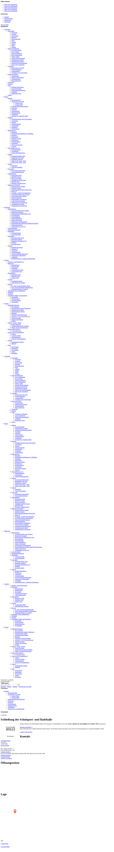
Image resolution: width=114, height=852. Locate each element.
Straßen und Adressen (17, 77)
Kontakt (6, 17)
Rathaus (10, 98)
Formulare (14, 108)
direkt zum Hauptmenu (10, 7)
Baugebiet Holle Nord (17, 238)
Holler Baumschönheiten (18, 90)
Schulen (10, 279)
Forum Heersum (16, 324)
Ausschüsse (14, 121)
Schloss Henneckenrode (18, 58)
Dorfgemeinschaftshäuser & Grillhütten (22, 133)
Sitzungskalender (16, 124)
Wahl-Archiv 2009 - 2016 (18, 162)
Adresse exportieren (6, 758)
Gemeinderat (15, 125)
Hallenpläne (14, 137)
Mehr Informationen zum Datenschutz (30, 730)
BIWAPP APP (15, 181)
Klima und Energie (16, 220)
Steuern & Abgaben (17, 145)
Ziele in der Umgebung (17, 64)
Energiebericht (15, 215)
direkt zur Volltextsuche (11, 6)
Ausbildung (14, 114)
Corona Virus (19, 103)
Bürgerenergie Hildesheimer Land (21, 214)
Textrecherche (15, 129)
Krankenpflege (15, 299)
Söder (13, 45)
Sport (9, 345)
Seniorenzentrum (16, 300)
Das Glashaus (15, 52)
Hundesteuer (15, 140)
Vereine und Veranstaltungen (16, 332)
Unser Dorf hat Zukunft (18, 201)
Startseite (3, 686)
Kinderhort (14, 268)
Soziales (6, 260)
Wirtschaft (7, 207)
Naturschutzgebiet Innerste (18, 196)
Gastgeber (11, 66)
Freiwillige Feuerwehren (18, 170)
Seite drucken (28, 732)
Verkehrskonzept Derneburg (19, 202)
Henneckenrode (15, 39)
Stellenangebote (15, 113)
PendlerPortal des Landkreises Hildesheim (23, 258)
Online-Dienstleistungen (18, 153)
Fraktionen (14, 127)
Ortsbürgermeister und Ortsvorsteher (21, 119)
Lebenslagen (15, 151)
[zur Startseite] (5, 25)
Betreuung (11, 263)
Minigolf (13, 343)
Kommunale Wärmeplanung (19, 222)
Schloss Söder (15, 56)
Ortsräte (13, 122)
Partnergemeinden (16, 198)
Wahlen (10, 154)
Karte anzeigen (5, 745)
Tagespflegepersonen (17, 270)
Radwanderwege (16, 80)
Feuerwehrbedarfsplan (17, 172)
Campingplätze (15, 71)
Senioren (10, 294)
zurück (22, 732)
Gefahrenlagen (12, 173)
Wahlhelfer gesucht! (17, 159)
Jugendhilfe (14, 297)
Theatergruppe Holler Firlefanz (20, 326)
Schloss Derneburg (16, 53)
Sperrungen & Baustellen (18, 255)
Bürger (6, 97)
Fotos (9, 85)
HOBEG (13, 242)
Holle (13, 40)
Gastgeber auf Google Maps (19, 72)
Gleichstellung (15, 111)
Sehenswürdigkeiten (13, 48)
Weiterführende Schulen (18, 282)
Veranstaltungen (15, 337)
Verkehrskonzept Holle (17, 204)
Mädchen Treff (15, 276)
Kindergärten (15, 266)
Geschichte (11, 82)
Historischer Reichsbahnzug (19, 63)
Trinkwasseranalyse (16, 225)
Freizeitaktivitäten (16, 331)
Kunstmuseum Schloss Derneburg (21, 308)
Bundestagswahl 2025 (17, 157)
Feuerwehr (11, 169)
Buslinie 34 (14, 249)
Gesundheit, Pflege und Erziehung (17, 295)
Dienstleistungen (16, 149)
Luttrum (13, 42)
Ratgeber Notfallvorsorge (18, 183)
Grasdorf (13, 34)
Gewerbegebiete (12, 228)
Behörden (14, 132)
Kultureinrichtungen (13, 305)
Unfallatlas (14, 257)
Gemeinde (7, 29)
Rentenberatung (15, 141)
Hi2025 (13, 321)
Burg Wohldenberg (16, 55)
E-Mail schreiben (5, 752)
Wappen (10, 84)
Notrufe (10, 164)
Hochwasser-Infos (16, 178)
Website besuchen (6, 755)
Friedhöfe (10, 292)
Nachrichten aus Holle (17, 101)
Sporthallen (14, 348)
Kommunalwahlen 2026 (18, 156)
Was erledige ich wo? (14, 148)
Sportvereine (15, 347)
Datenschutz (7, 20)
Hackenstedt (14, 36)
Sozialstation (15, 302)
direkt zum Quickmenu (10, 4)
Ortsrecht (14, 109)
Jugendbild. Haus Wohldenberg (17, 291)
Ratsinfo (10, 117)
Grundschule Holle (16, 281)
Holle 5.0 (14, 191)
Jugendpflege (11, 273)
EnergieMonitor (15, 217)
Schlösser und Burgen (17, 87)
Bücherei (13, 313)
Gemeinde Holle (16, 233)
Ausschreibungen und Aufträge (20, 210)
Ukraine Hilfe (19, 105)
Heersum (13, 37)
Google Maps (4, 843)
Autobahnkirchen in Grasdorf (19, 289)
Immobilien (11, 231)
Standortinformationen (14, 230)
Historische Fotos (16, 93)
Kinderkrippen (15, 265)
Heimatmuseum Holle (17, 60)
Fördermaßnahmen (16, 218)
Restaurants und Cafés (17, 68)
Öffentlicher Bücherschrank (19, 315)
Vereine (13, 334)
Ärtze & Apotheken (16, 167)
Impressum (7, 22)
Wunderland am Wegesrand (19, 206)
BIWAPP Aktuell (16, 177)
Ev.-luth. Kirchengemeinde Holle (20, 286)
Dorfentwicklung (16, 188)
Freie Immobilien (16, 234)
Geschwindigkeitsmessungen (19, 254)
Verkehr (10, 246)
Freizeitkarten (15, 76)
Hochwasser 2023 (16, 175)
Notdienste (14, 165)
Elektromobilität (15, 252)
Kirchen (10, 284)
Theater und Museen (17, 319)
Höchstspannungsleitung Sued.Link (21, 190)
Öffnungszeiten (8, 18)
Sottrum (13, 47)
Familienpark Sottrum (17, 61)
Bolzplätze (14, 353)
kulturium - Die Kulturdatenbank (20, 316)
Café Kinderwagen (16, 271)
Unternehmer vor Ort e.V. (18, 226)
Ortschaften (11, 31)
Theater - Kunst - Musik (14, 323)
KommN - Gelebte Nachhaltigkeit (20, 193)
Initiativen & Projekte (14, 185)
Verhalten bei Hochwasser (18, 180)
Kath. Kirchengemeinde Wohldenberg (22, 287)
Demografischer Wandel (18, 186)
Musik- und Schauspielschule (19, 327)
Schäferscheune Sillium (18, 311)
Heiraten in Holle (16, 138)
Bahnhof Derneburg (17, 247)
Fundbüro (14, 135)
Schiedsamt (14, 143)
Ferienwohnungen (16, 69)
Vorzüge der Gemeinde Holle (19, 116)
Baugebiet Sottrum (16, 239)
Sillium (13, 44)
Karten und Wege (13, 74)
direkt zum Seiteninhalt (10, 11)
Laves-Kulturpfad (16, 50)
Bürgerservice (12, 130)
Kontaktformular (5, 757)
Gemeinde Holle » (6, 740)
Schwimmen (14, 350)
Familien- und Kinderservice (16, 262)
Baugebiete (11, 236)
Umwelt (13, 146)
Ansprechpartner (16, 100)
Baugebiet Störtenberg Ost (18, 241)
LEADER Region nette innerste (20, 194)
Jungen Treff (15, 278)
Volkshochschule (16, 318)
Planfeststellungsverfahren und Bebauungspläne (24, 223)
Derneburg (14, 32)
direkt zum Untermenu (10, 9)
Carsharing (14, 250)
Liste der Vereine (16, 335)
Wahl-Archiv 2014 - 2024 (18, 161)
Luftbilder (14, 92)
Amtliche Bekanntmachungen (19, 106)
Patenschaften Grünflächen (19, 199)
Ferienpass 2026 (16, 274)
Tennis (13, 351)
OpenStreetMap (15, 79)
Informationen (12, 209)
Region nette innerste (14, 329)
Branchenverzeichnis (17, 212)
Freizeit (6, 303)
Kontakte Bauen (16, 244)
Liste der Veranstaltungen (18, 339)
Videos (10, 95)
